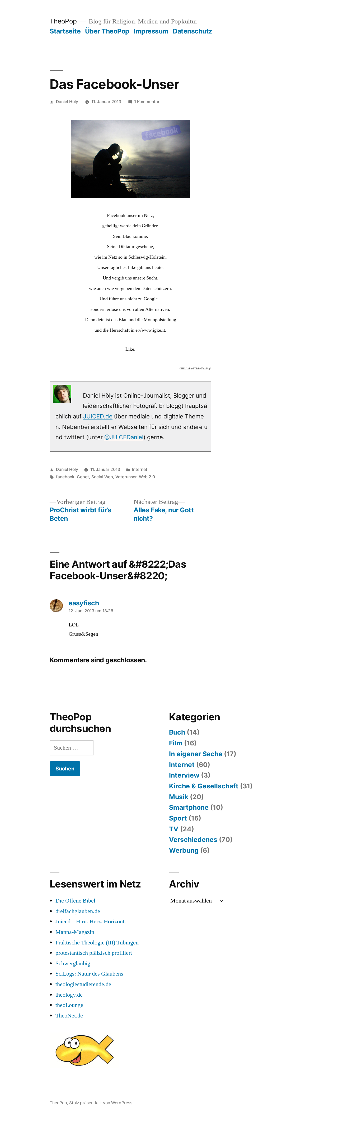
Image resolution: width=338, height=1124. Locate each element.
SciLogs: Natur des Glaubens (89, 973)
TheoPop (63, 21)
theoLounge (69, 1005)
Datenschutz (192, 31)
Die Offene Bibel (75, 900)
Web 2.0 (147, 476)
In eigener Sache (195, 754)
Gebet (83, 476)
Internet (139, 469)
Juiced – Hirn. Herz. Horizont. (90, 921)
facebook (65, 476)
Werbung (184, 850)
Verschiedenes (193, 839)
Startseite (65, 31)
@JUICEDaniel (123, 437)
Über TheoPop (107, 31)
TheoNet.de (69, 1015)
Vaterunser (126, 476)
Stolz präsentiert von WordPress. (101, 1102)
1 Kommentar (146, 101)
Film (175, 743)
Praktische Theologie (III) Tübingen (97, 942)
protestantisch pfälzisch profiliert (93, 953)
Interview (184, 775)
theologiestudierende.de (83, 984)
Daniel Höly (67, 101)
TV (174, 829)
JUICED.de (97, 416)
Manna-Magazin (74, 932)
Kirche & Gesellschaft (203, 786)
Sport (178, 818)
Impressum (151, 31)
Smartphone (189, 807)
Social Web (102, 476)
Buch (177, 732)
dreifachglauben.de (77, 911)
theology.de (69, 994)
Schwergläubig (72, 963)
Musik (178, 797)
